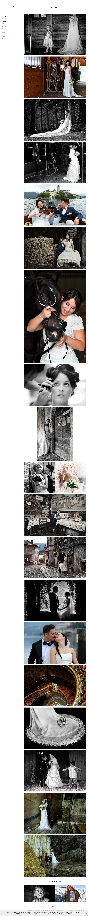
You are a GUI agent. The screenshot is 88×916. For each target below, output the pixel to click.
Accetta (65, 913)
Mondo (3, 30)
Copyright (4, 33)
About (3, 32)
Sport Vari (4, 26)
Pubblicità (4, 18)
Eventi (3, 23)
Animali (3, 28)
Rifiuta (69, 913)
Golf (2, 24)
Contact (3, 36)
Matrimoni (4, 21)
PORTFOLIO (5, 16)
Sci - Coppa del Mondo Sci (7, 19)
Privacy (3, 35)
